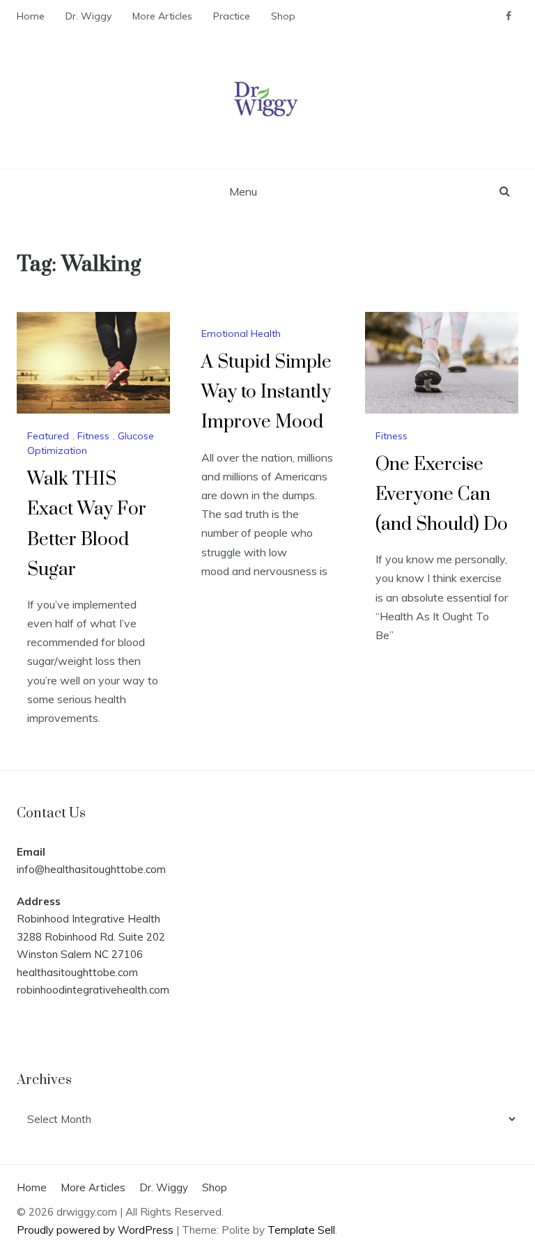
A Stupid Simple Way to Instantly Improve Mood (266, 392)
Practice (231, 16)
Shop (283, 16)
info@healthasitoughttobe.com (91, 869)
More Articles (162, 16)
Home (31, 16)
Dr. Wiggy (88, 16)
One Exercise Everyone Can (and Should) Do (441, 494)
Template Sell (301, 1230)
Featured (48, 436)
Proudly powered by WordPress (96, 1230)
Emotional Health (241, 333)
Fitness (93, 436)
